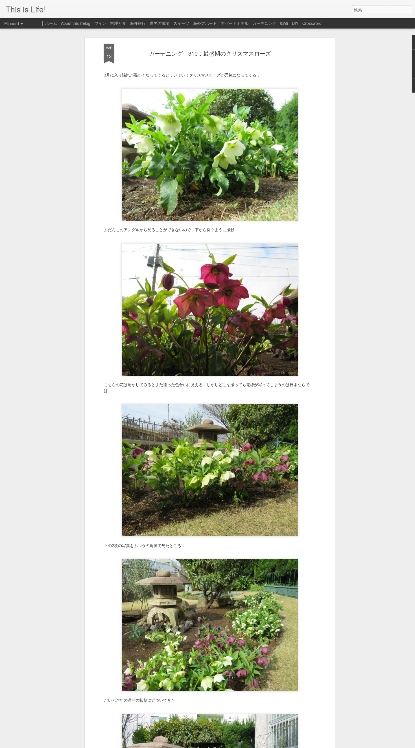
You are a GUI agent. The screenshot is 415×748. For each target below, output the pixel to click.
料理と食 (118, 23)
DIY (295, 23)
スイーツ (181, 23)
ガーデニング (264, 23)
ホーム (51, 23)
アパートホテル (234, 23)
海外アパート (205, 23)
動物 (284, 23)
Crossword (312, 23)
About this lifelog (75, 23)
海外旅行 (138, 23)
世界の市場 (159, 23)
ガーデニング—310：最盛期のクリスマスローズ (210, 53)
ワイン (100, 23)
